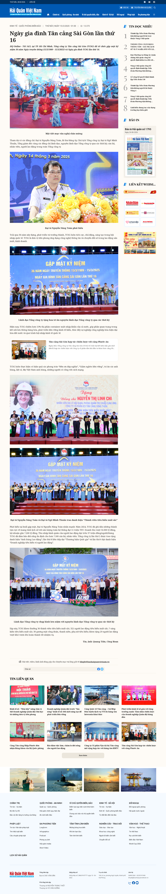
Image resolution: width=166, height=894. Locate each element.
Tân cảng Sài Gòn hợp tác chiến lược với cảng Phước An (139, 746)
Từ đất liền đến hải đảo (107, 815)
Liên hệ (32, 2)
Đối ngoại (120, 14)
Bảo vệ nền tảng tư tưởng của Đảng (23, 815)
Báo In (125, 7)
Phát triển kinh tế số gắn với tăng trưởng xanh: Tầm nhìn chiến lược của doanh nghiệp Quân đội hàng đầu (138, 713)
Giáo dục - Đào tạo (106, 827)
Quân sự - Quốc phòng (48, 807)
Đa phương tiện (144, 14)
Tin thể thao (133, 832)
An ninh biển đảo (46, 815)
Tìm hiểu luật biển (16, 832)
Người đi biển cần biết (107, 836)
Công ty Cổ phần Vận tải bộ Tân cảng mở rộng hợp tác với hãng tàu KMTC (101, 746)
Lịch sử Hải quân (18, 855)
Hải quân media (45, 844)
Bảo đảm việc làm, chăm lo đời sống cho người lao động (63, 746)
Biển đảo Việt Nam (136, 840)
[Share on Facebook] (98, 669)
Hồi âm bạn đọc (75, 832)
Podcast (43, 836)
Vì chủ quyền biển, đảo (90, 14)
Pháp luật (131, 14)
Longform (43, 827)
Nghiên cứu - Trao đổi (110, 824)
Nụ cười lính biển (135, 836)
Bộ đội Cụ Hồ (15, 811)
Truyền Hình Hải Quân (142, 7)
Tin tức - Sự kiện (16, 807)
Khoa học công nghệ (107, 832)
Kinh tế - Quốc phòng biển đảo (25, 26)
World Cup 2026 (135, 844)
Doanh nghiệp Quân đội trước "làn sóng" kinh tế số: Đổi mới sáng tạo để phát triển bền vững (64, 712)
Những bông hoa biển (77, 827)
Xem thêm (83, 755)
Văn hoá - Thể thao (139, 824)
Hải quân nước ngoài (136, 811)
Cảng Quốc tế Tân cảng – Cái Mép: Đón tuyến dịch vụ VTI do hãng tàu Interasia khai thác (100, 712)
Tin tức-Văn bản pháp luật (19, 827)
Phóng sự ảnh (45, 840)
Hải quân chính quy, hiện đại (50, 811)
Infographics (44, 832)
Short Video (44, 848)
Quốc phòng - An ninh (70, 14)
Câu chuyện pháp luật (18, 836)
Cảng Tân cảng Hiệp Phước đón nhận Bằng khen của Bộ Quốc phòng (27, 746)
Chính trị (56, 14)
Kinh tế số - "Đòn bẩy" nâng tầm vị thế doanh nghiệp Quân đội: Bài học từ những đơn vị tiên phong (26, 712)
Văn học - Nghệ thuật (137, 827)
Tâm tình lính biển (79, 824)
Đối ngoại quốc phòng (137, 807)
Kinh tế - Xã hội (108, 14)
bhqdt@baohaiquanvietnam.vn (94, 662)
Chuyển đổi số (104, 840)
